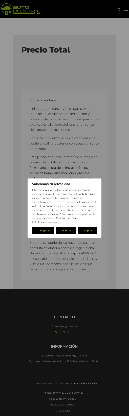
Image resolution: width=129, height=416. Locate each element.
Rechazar (66, 230)
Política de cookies (46, 222)
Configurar (43, 230)
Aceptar (87, 230)
